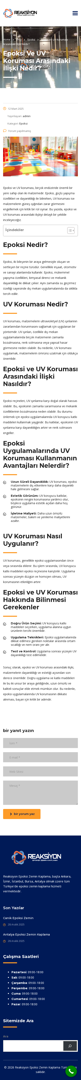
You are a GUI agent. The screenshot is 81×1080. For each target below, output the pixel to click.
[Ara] (70, 1046)
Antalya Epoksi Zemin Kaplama (26, 934)
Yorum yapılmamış (19, 131)
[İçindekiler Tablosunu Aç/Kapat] (69, 230)
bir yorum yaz (24, 814)
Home (6, 39)
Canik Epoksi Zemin (18, 918)
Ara (5, 1036)
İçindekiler (14, 229)
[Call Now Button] (71, 1071)
